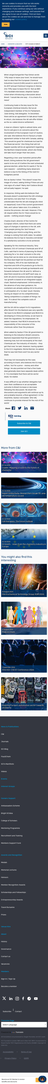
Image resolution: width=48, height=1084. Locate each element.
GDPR (26, 1058)
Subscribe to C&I (24, 423)
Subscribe (7, 1011)
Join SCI (24, 431)
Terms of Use (26, 1052)
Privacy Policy (10, 1058)
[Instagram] (17, 998)
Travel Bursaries (8, 907)
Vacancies (5, 964)
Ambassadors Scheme (10, 806)
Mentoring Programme (10, 828)
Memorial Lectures (9, 870)
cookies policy (21, 19)
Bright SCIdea (7, 813)
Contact (18, 1011)
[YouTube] (36, 998)
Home (3, 44)
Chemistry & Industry (15, 44)
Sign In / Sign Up (8, 979)
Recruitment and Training (11, 836)
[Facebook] (23, 998)
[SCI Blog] (29, 998)
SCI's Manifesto (7, 764)
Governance (6, 949)
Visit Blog (17, 416)
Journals (4, 741)
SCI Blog (4, 749)
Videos (4, 771)
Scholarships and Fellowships (13, 892)
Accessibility (8, 1052)
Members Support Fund (11, 843)
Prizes (3, 915)
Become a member (9, 986)
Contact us (5, 956)
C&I (2, 734)
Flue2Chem (6, 756)
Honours (4, 877)
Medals (4, 862)
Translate (19, 1032)
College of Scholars (9, 821)
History (4, 941)
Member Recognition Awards (13, 885)
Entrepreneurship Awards (12, 900)
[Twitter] (4, 999)
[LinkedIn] (10, 998)
